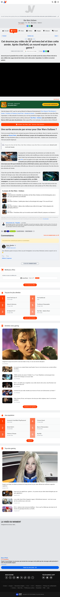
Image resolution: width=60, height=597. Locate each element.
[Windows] (51, 577)
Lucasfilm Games (20, 231)
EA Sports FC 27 (11, 311)
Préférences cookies (29, 588)
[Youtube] (17, 577)
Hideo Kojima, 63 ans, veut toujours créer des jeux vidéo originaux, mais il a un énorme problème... (35, 399)
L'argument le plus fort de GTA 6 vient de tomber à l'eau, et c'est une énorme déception (23, 361)
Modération (38, 586)
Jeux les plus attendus (30, 318)
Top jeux (30, 440)
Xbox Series (34, 22)
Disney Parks (12, 135)
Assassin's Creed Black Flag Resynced (16, 420)
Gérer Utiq (20, 588)
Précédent (4, 35)
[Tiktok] (25, 577)
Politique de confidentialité (49, 586)
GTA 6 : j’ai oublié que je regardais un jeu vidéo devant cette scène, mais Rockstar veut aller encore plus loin (35, 383)
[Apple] (47, 577)
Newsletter (38, 588)
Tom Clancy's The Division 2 (48, 111)
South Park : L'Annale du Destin (25, 113)
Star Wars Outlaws (30, 20)
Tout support (21, 22)
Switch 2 (40, 22)
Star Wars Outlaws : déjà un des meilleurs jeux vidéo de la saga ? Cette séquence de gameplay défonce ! (30, 206)
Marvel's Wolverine (11, 304)
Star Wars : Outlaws (36, 118)
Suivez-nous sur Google (32, 51)
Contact (5, 586)
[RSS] (21, 577)
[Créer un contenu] (58, 16)
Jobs (48, 588)
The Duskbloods (41, 297)
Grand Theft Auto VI (12, 297)
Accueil (2, 16)
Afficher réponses (7, 258)
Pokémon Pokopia (11, 433)
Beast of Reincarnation (42, 427)
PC (26, 22)
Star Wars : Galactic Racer (43, 311)
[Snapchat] (32, 577)
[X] (10, 577)
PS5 (29, 22)
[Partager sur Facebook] (27, 26)
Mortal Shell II (10, 427)
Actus (14, 31)
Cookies (14, 588)
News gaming (11, 16)
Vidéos (30, 31)
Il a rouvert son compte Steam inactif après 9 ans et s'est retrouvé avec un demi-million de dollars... (35, 368)
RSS (44, 588)
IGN (22, 159)
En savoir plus (46, 218)
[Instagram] (14, 577)
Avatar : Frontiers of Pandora (9, 113)
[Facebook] (6, 577)
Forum (56, 31)
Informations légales (19, 586)
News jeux (17, 16)
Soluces (47, 31)
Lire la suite (3, 564)
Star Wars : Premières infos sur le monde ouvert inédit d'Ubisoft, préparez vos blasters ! (31, 212)
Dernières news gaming (30, 406)
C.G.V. (32, 586)
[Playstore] (43, 577)
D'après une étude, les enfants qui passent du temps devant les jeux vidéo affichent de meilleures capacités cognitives (28, 485)
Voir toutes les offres (30, 285)
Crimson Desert (41, 420)
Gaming (6, 16)
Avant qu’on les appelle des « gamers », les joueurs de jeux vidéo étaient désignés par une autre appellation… (35, 492)
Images (39, 31)
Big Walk (39, 433)
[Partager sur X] (32, 26)
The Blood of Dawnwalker (43, 304)
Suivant (56, 35)
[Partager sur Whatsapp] (30, 26)
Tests (22, 31)
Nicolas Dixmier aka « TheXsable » (13, 222)
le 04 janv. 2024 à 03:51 (11, 247)
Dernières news (31, 35)
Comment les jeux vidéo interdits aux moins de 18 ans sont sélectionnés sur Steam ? (34, 390)
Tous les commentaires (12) (50, 235)
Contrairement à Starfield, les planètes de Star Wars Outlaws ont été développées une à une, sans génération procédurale (31, 195)
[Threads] (29, 577)
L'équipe (11, 586)
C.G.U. (27, 586)
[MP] (15, 245)
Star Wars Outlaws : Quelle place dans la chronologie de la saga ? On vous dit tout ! (30, 201)
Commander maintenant (50, 104)
